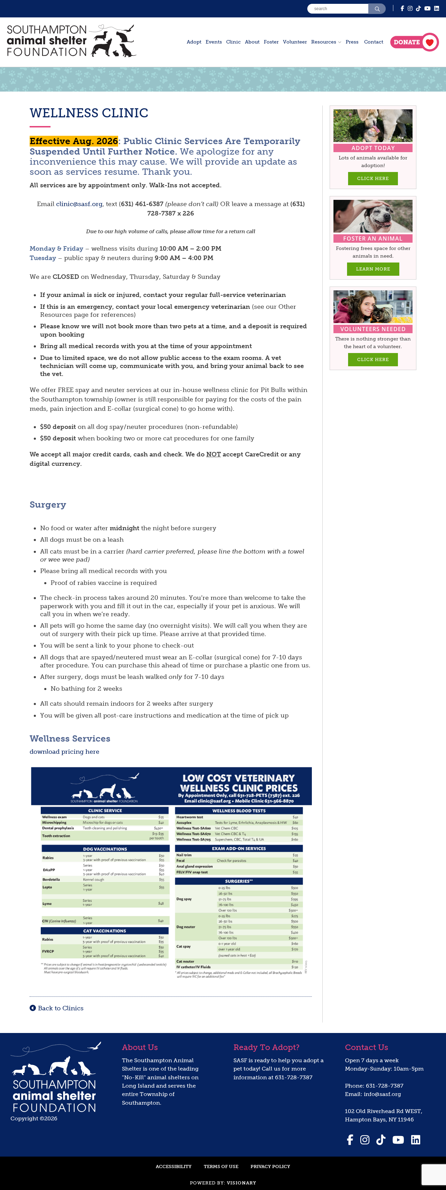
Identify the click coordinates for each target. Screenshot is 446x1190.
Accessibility (174, 1166)
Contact (373, 42)
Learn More (373, 269)
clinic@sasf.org (79, 204)
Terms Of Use (221, 1166)
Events (214, 42)
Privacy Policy (270, 1166)
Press (352, 42)
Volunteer (295, 42)
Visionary (241, 1182)
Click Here (373, 178)
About (252, 42)
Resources (323, 42)
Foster (271, 42)
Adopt (194, 42)
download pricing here (64, 752)
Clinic (233, 42)
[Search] (377, 8)
